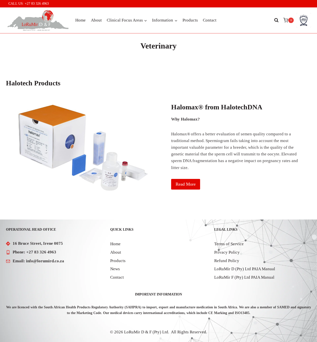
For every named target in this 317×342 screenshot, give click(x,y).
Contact (209, 20)
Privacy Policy (227, 252)
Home (80, 20)
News (115, 269)
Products (190, 20)
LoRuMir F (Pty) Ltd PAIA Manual (244, 277)
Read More (186, 184)
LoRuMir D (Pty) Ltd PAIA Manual (244, 269)
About (96, 20)
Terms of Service (229, 244)
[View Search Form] (276, 20)
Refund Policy (226, 260)
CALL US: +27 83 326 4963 (28, 3)
